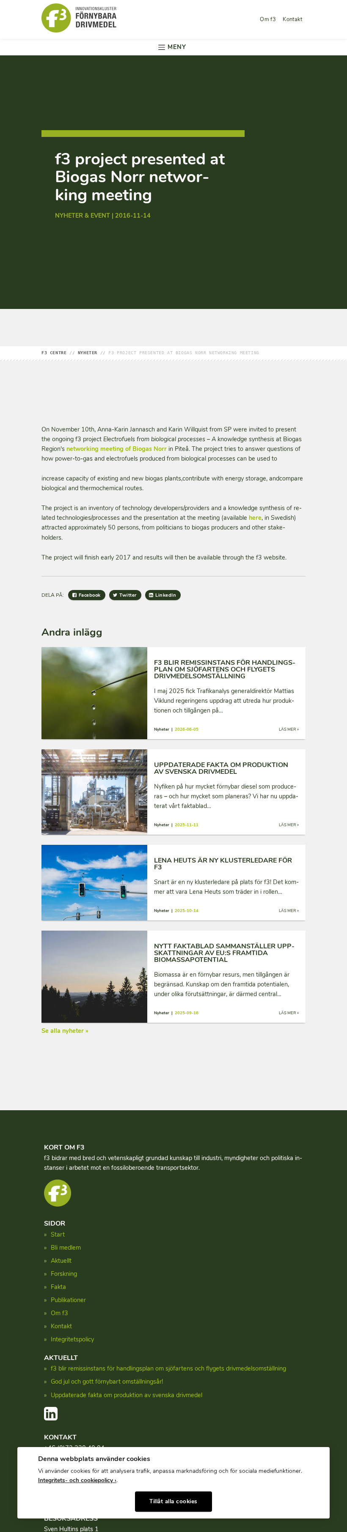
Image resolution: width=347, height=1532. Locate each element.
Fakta (58, 1287)
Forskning (64, 1274)
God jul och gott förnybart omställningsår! (107, 1381)
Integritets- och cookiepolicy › (77, 1480)
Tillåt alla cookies (173, 1501)
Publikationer (68, 1300)
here (255, 517)
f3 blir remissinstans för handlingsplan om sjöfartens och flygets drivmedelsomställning (168, 1368)
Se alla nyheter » (64, 1031)
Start (58, 1234)
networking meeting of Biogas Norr (116, 449)
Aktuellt (61, 1260)
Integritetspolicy (72, 1339)
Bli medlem (66, 1247)
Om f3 (268, 19)
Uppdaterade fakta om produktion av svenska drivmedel (126, 1395)
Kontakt (292, 19)
